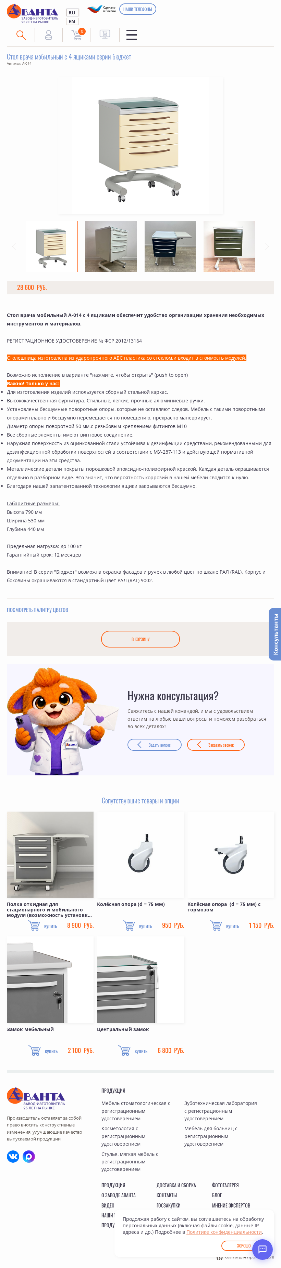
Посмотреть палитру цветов (37, 609)
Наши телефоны (137, 9)
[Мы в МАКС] (29, 1156)
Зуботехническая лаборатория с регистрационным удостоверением (220, 1111)
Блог (217, 1195)
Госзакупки (169, 1205)
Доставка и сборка (176, 1185)
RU (72, 12)
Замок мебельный (30, 1029)
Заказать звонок (221, 745)
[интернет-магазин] (105, 34)
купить (50, 925)
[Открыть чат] (262, 1249)
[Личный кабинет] (49, 35)
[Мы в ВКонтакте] (13, 1156)
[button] (14, 246)
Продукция (113, 1090)
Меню (131, 35)
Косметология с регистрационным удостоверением (123, 1136)
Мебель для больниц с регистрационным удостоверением (210, 1136)
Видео (107, 1205)
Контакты (167, 1195)
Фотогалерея (225, 1185)
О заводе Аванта (118, 1195)
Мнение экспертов (231, 1205)
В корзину (140, 639)
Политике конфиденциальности (224, 1232)
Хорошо (244, 1246)
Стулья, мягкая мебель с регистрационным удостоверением (129, 1162)
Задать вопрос (160, 745)
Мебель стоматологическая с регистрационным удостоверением (135, 1111)
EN (72, 21)
